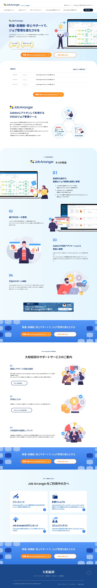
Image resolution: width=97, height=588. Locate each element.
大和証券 (60, 576)
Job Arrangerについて (9, 10)
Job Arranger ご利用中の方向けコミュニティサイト (82, 5)
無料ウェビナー (67, 5)
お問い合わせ (87, 10)
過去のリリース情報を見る (79, 69)
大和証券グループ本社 (50, 576)
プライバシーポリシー (62, 584)
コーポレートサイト (37, 576)
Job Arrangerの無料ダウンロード (53, 10)
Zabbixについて (21, 10)
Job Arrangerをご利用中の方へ (70, 10)
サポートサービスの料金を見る (20, 410)
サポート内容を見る (18, 383)
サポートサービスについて (35, 10)
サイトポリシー (72, 584)
